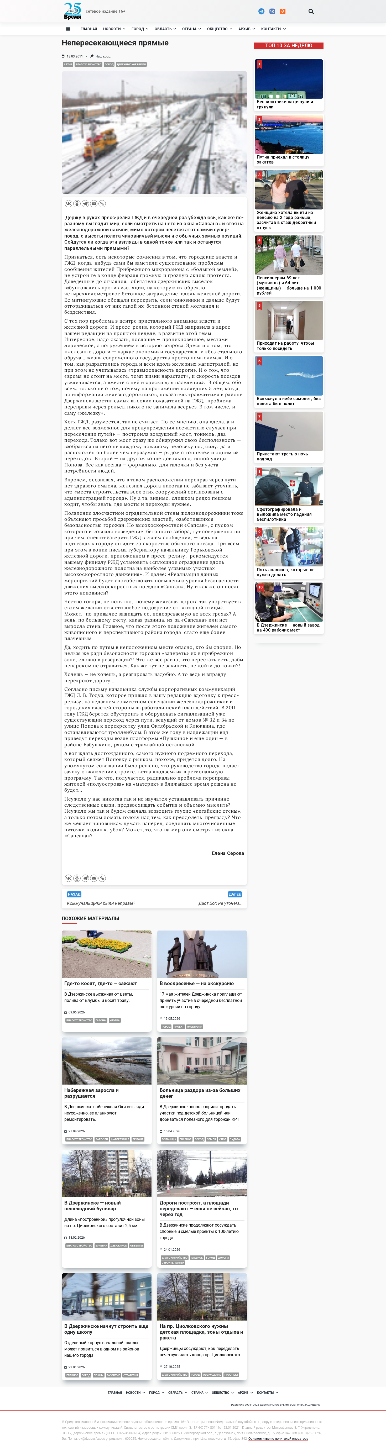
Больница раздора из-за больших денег (200, 1093)
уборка (115, 1020)
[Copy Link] (102, 203)
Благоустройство (88, 64)
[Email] (93, 203)
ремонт (138, 1139)
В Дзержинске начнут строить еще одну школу (106, 1329)
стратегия (130, 1375)
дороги (223, 1257)
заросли (102, 1139)
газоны (101, 1020)
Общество (217, 29)
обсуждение (212, 1374)
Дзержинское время (131, 64)
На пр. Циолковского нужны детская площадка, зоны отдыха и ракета (201, 1332)
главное (185, 1139)
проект (179, 1026)
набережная (120, 1139)
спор (222, 1139)
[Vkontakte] (68, 203)
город (210, 1257)
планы (98, 1375)
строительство (173, 1262)
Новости (112, 29)
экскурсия (194, 1026)
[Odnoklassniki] (77, 203)
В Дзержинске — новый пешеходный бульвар (92, 1206)
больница (169, 1139)
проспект (231, 1374)
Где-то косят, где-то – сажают (100, 983)
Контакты (271, 29)
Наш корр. (103, 56)
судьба (235, 1139)
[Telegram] (85, 203)
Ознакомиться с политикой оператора (278, 1438)
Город (138, 29)
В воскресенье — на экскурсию (197, 983)
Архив (244, 29)
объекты (136, 1245)
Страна (189, 29)
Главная (89, 29)
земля (211, 1139)
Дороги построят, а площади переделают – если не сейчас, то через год (199, 1208)
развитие (113, 1375)
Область (163, 29)
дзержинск (119, 1245)
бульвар (101, 1245)
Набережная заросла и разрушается (91, 1093)
